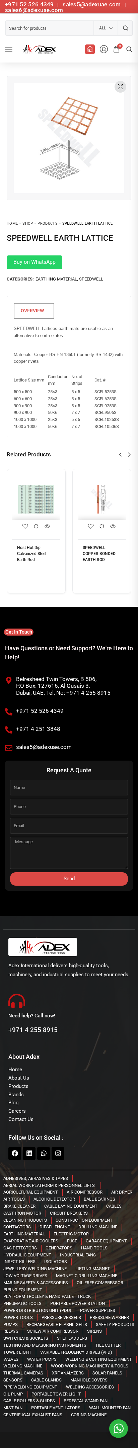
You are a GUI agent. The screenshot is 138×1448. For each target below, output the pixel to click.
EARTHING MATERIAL (56, 279)
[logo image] (38, 49)
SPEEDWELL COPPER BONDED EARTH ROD (99, 553)
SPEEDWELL (91, 279)
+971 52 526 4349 (29, 4)
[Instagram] (58, 1153)
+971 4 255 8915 (33, 1030)
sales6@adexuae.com (34, 10)
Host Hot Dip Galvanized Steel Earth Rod (31, 553)
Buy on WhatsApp (34, 262)
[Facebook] (14, 1153)
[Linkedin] (29, 1153)
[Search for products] (125, 28)
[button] (120, 455)
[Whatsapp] (43, 1153)
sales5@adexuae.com (92, 4)
